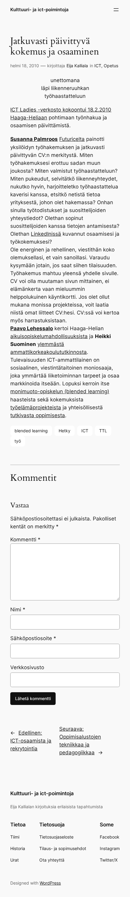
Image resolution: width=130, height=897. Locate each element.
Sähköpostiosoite (33, 638)
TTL (103, 430)
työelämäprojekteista (35, 407)
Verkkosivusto (27, 667)
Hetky (64, 430)
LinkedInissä (46, 234)
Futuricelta (72, 139)
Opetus (111, 65)
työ (18, 441)
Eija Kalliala (77, 65)
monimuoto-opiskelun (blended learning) (59, 391)
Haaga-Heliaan (28, 118)
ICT (97, 65)
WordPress (50, 882)
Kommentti (25, 540)
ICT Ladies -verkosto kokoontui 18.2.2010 (60, 110)
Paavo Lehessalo (31, 328)
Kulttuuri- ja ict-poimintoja (39, 9)
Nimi (17, 609)
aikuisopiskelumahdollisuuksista (49, 336)
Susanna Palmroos (34, 139)
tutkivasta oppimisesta (37, 415)
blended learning (31, 430)
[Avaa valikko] (116, 9)
